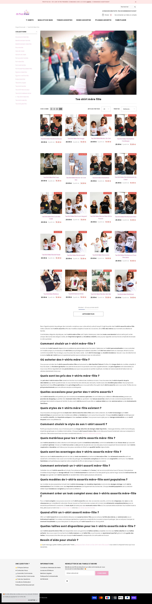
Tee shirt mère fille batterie (100, 178)
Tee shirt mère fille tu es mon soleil (51, 218)
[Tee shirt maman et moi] (76, 280)
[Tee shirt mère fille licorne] (101, 241)
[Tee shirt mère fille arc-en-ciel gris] (76, 164)
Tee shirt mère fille (33, 27)
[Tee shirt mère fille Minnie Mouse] (51, 125)
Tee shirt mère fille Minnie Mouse (51, 139)
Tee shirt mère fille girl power (51, 255)
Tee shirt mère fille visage (76, 138)
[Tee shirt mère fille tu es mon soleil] (51, 203)
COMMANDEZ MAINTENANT (101, 2)
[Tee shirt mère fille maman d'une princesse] (125, 242)
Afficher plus (88, 314)
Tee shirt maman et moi (75, 294)
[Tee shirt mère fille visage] (76, 125)
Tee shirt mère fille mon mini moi (101, 294)
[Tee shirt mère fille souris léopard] (76, 203)
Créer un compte (131, 15)
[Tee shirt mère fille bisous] (125, 281)
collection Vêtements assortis (91, 433)
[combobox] (126, 6)
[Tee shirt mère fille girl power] (51, 241)
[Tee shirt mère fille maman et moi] (125, 203)
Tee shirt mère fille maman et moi (125, 217)
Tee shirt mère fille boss (51, 294)
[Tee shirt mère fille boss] (51, 280)
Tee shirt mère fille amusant (76, 255)
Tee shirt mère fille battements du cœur (125, 178)
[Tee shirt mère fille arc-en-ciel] (101, 125)
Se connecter (119, 15)
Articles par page (94, 109)
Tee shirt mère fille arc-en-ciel (101, 138)
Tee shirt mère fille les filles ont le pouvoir (101, 217)
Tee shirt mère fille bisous (125, 294)
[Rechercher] (128, 6)
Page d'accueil (20, 27)
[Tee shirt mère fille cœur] (51, 164)
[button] (51, 109)
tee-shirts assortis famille (86, 508)
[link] (88, 63)
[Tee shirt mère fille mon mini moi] (101, 280)
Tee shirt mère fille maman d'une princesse (125, 256)
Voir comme (44, 109)
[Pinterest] (67, 581)
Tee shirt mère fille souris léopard (76, 216)
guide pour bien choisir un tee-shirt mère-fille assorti (92, 545)
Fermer (135, 2)
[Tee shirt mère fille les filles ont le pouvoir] (101, 203)
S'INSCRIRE (102, 573)
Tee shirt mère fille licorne (101, 255)
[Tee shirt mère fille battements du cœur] (125, 164)
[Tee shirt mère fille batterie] (101, 164)
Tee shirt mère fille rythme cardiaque (125, 140)
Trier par (117, 109)
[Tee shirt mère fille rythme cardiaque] (125, 125)
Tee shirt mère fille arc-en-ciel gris (76, 179)
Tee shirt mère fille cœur (51, 177)
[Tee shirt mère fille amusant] (76, 242)
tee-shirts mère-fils (66, 508)
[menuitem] (26, 37)
